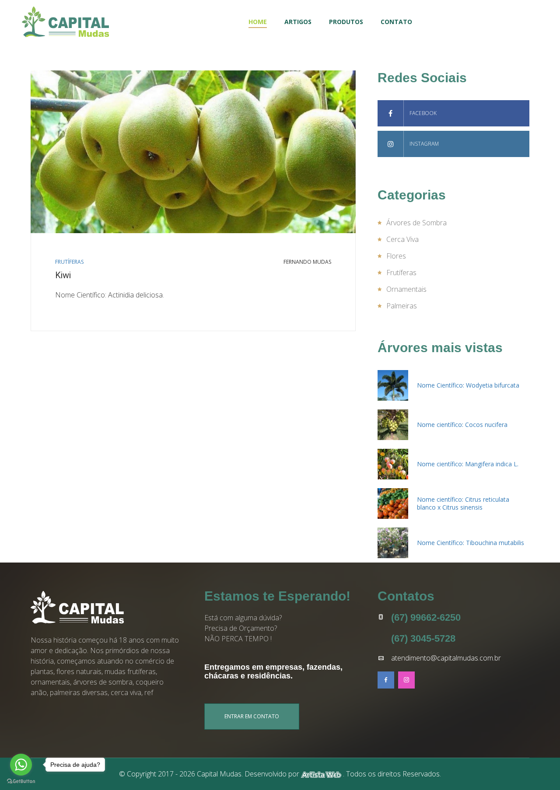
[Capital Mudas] (65, 21)
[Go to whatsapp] (21, 765)
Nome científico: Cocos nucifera (462, 424)
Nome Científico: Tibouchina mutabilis (470, 542)
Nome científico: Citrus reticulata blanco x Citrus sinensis (463, 503)
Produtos (346, 21)
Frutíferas (69, 262)
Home (257, 21)
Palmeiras (401, 306)
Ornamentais (406, 289)
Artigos (298, 21)
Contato (396, 21)
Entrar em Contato (251, 716)
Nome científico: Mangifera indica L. (467, 464)
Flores (396, 256)
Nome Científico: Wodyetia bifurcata (468, 385)
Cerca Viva (402, 239)
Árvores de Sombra (416, 222)
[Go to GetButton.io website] (21, 781)
